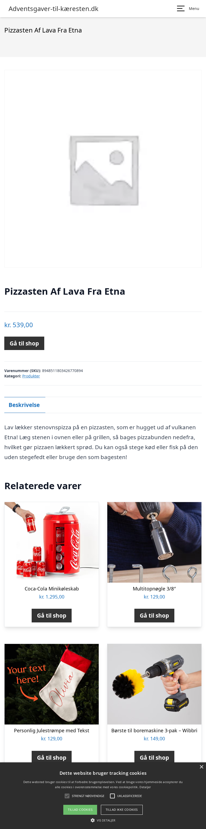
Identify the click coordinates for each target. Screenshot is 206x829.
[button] (103, 820)
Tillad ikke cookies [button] (122, 810)
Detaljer (145, 787)
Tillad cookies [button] (80, 810)
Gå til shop (24, 343)
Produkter (31, 376)
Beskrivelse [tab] (24, 405)
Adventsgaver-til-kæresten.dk (53, 8)
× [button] (201, 767)
